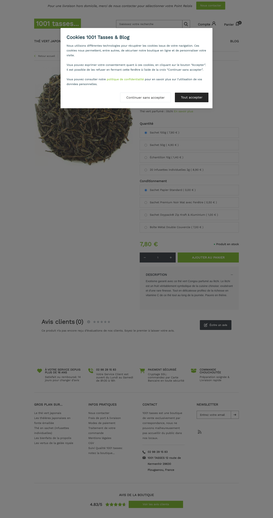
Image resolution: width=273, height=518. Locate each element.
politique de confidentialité (125, 79)
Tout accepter (191, 97)
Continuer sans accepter (145, 97)
